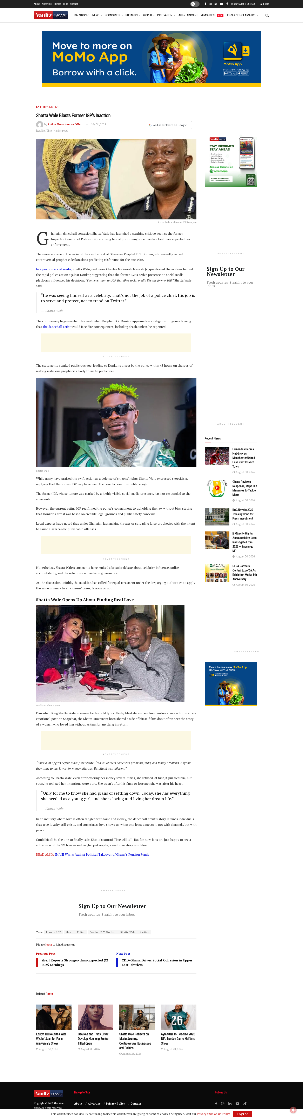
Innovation (164, 15)
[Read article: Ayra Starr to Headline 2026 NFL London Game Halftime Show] (178, 1017)
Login (266, 3)
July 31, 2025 (98, 124)
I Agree (242, 1114)
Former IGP (53, 932)
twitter (144, 932)
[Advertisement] (116, 342)
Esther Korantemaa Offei (64, 124)
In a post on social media (53, 269)
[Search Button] (267, 15)
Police (81, 932)
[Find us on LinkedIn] (216, 4)
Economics (112, 15)
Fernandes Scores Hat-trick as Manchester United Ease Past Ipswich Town (244, 457)
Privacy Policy (61, 3)
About (37, 3)
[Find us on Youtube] (221, 4)
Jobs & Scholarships (241, 15)
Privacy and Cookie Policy (213, 1114)
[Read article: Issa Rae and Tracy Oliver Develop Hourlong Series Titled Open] (95, 1017)
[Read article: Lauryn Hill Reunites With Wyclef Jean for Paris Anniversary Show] (54, 1017)
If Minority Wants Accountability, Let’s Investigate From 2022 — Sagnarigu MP (245, 542)
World (147, 15)
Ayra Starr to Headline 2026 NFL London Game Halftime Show (178, 1038)
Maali (69, 932)
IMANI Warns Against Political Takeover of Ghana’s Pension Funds (102, 854)
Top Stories (81, 15)
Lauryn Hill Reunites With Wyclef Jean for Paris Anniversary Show (51, 1038)
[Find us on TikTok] (227, 4)
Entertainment (188, 15)
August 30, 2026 (48, 1049)
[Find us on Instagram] (210, 4)
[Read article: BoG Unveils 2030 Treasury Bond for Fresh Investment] (217, 516)
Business (132, 15)
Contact (74, 3)
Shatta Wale (128, 932)
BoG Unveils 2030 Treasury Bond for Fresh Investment (243, 514)
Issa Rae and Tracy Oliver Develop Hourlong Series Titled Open (93, 1038)
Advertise (47, 3)
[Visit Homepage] (51, 15)
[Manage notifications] (293, 1110)
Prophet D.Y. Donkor (103, 932)
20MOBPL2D (211, 15)
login (48, 944)
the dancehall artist (57, 327)
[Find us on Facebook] (205, 4)
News (96, 15)
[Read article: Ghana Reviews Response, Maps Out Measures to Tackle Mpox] (217, 488)
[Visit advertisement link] (151, 59)
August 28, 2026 (90, 1049)
